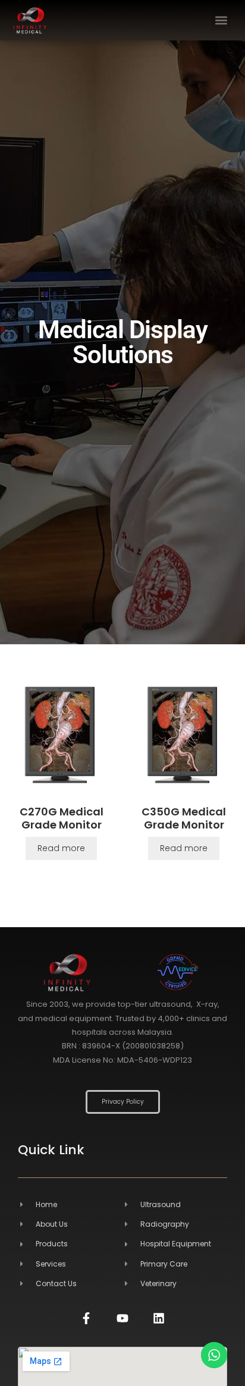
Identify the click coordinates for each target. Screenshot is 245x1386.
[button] (221, 20)
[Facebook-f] (86, 1318)
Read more (61, 848)
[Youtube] (122, 1318)
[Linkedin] (158, 1318)
